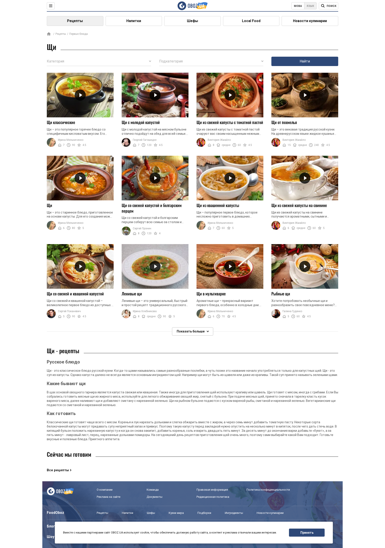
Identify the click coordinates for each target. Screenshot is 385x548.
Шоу (50, 537)
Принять (306, 532)
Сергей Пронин (142, 228)
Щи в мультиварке (211, 293)
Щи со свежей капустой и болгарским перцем (152, 208)
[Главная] (49, 34)
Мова (298, 6)
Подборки (204, 513)
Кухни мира (176, 513)
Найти (305, 61)
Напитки (133, 21)
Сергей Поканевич (69, 311)
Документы (154, 496)
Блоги (52, 526)
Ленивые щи (132, 293)
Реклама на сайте (108, 496)
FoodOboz (55, 513)
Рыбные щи (280, 293)
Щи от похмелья (284, 122)
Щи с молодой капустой (141, 122)
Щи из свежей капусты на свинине (299, 205)
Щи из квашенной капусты (218, 205)
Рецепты (75, 21)
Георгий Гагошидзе (144, 139)
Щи (49, 205)
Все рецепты (58, 470)
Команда (153, 489)
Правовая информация (212, 489)
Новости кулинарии (310, 21)
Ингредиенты (234, 513)
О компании (105, 489)
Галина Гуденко (292, 311)
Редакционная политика (213, 496)
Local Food (251, 21)
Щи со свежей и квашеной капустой (75, 293)
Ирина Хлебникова (145, 311)
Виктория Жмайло (219, 139)
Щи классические (61, 122)
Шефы (192, 21)
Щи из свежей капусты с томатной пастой (230, 122)
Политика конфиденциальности (268, 489)
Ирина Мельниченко (70, 139)
